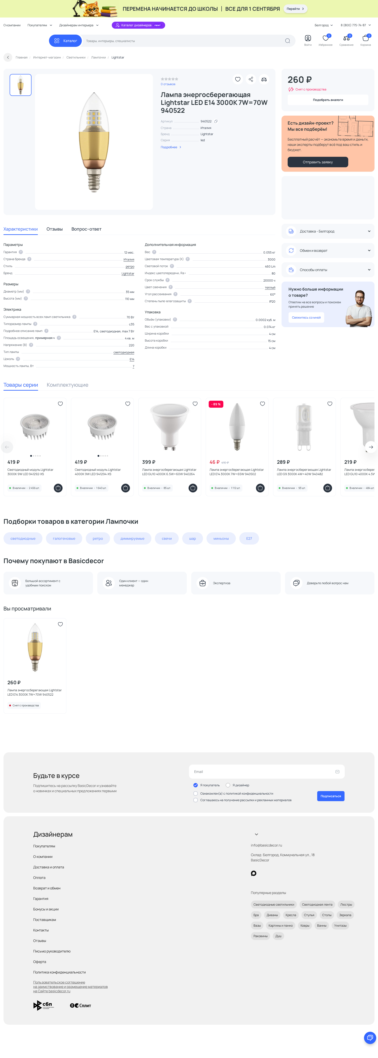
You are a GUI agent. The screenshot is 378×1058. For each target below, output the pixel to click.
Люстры (346, 904)
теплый (270, 287)
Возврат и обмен (46, 888)
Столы (326, 915)
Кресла (291, 915)
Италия (129, 259)
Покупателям (44, 846)
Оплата (39, 877)
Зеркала (345, 915)
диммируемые (132, 538)
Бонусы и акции (46, 909)
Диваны (272, 915)
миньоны (221, 538)
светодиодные (22, 538)
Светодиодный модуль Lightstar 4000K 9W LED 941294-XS (98, 471)
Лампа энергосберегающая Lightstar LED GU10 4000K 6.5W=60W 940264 (169, 471)
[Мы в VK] (271, 873)
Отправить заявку (318, 162)
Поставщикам (44, 919)
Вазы (257, 925)
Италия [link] (206, 128)
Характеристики (21, 229)
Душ (278, 936)
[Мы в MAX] (253, 873)
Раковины (261, 936)
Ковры (305, 925)
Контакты (41, 930)
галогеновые (64, 538)
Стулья (309, 915)
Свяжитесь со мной (306, 317)
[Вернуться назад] (8, 57)
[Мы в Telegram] (289, 873)
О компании (12, 25)
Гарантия (40, 898)
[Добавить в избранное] (238, 79)
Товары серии (21, 384)
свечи (167, 538)
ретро (130, 266)
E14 (132, 359)
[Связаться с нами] (370, 1038)
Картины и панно (281, 925)
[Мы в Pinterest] (262, 873)
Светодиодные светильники (274, 904)
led (203, 140)
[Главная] (26, 40)
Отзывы (55, 229)
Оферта (39, 961)
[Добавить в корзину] (58, 488)
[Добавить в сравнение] (264, 79)
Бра (256, 915)
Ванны (321, 925)
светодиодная (124, 352)
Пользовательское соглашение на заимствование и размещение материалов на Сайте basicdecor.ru (70, 986)
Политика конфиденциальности (59, 972)
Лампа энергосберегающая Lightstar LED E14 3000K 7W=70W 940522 (34, 692)
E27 (249, 538)
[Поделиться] (251, 79)
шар (192, 538)
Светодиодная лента (317, 904)
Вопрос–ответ (87, 229)
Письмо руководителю (52, 951)
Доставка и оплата (48, 867)
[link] (169, 80)
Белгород (322, 25)
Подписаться (331, 796)
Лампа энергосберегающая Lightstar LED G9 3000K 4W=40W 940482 (304, 471)
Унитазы (340, 925)
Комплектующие (67, 384)
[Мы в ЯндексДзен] (280, 873)
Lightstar (207, 134)
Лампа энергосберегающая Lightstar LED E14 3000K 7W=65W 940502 (237, 471)
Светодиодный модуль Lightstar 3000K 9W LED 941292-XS (30, 471)
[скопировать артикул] (216, 121)
